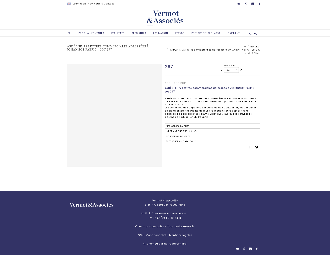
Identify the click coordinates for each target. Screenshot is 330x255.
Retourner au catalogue (181, 141)
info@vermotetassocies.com (169, 213)
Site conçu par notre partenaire (165, 243)
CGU (141, 235)
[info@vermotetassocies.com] (238, 4)
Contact (109, 3)
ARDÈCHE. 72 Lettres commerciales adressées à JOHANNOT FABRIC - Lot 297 (214, 49)
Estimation (79, 3)
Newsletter (95, 3)
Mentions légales (180, 235)
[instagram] (252, 4)
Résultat (255, 46)
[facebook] (259, 4)
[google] (245, 4)
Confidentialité (156, 235)
